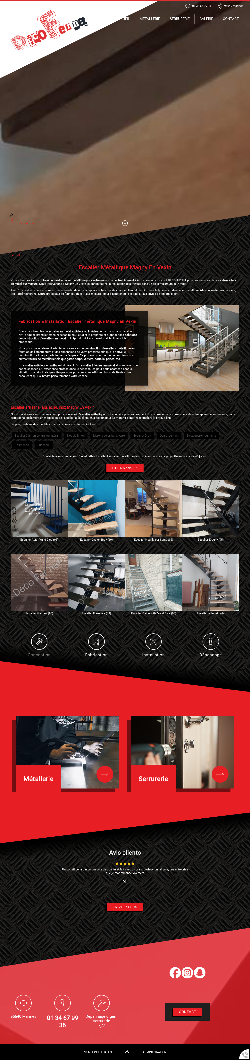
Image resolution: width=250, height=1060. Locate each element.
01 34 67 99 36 (125, 468)
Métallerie (150, 19)
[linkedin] (199, 977)
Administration (154, 1052)
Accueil (123, 19)
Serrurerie (180, 19)
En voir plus (125, 907)
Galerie (206, 19)
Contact (231, 19)
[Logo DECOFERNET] (49, 30)
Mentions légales (98, 1052)
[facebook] (176, 977)
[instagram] (188, 977)
